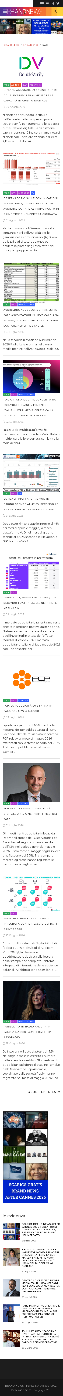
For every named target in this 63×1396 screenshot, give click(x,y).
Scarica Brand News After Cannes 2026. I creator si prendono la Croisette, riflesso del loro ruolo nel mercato (41, 1229)
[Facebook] (52, 3)
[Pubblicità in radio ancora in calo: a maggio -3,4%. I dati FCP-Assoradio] (31, 1000)
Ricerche (35, 85)
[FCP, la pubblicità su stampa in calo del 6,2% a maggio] (31, 679)
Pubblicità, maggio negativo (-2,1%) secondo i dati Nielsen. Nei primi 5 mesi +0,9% (31, 603)
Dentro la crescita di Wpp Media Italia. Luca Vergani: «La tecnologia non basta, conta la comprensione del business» (40, 1286)
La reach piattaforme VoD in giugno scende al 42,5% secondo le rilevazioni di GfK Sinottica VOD (31, 504)
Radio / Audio (26, 305)
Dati (25, 85)
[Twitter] (57, 3)
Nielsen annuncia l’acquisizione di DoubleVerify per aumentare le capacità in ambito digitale (30, 95)
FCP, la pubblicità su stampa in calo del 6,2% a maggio (28, 708)
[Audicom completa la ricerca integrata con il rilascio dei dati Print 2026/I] (31, 893)
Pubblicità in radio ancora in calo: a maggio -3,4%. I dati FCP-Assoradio (28, 1032)
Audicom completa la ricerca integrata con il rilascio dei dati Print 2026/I (30, 923)
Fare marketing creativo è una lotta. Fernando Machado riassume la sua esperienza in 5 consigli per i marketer (41, 1311)
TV (33, 193)
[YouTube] (42, 3)
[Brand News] (31, 11)
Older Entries (42, 1092)
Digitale (23, 803)
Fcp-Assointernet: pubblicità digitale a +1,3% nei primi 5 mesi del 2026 (31, 814)
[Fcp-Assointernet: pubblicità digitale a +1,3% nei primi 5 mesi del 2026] (31, 782)
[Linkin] (47, 3)
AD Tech (15, 85)
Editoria (23, 700)
